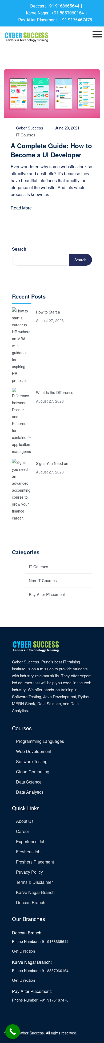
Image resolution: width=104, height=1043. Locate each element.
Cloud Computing (32, 772)
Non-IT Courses (43, 580)
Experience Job (31, 841)
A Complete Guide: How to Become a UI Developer (51, 150)
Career (22, 831)
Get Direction (23, 951)
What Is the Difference (54, 392)
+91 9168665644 (54, 941)
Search (19, 249)
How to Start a (48, 312)
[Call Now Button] (12, 1031)
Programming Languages (40, 741)
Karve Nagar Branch (35, 892)
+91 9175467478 (54, 1000)
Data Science (29, 782)
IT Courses (25, 134)
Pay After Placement (47, 594)
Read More (21, 208)
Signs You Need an (52, 463)
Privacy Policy (29, 872)
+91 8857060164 (54, 970)
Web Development (33, 751)
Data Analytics (29, 792)
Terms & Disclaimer (34, 882)
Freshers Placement (35, 862)
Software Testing (31, 761)
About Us (25, 821)
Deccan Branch (30, 902)
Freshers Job (28, 852)
